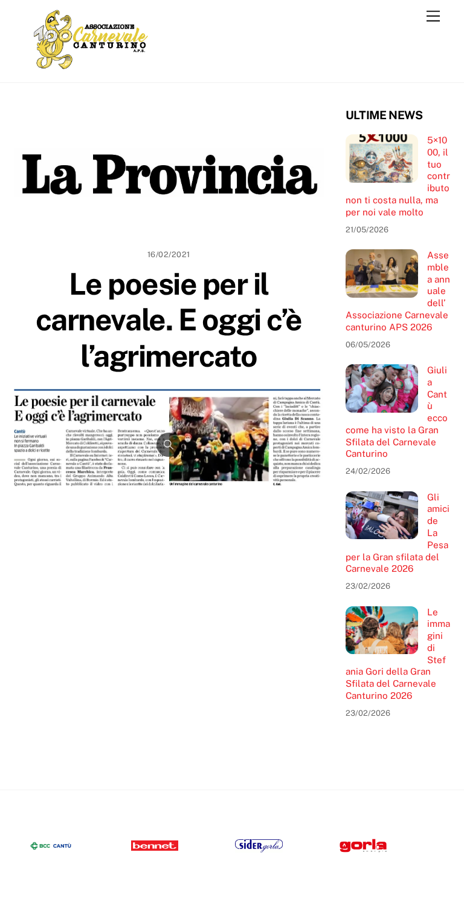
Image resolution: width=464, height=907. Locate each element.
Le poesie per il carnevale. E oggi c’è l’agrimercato (169, 319)
